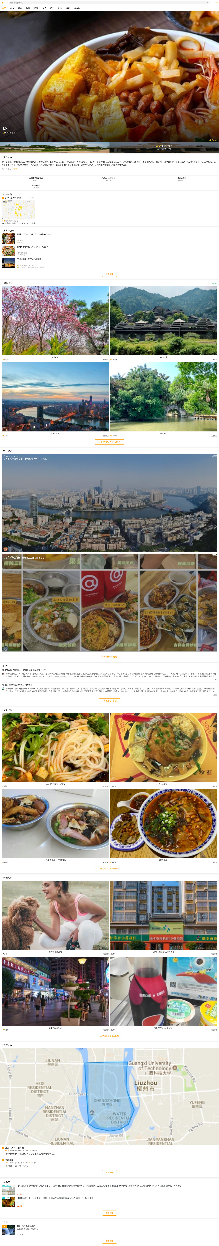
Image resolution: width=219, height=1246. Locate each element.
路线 (28, 8)
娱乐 (68, 8)
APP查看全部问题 (109, 701)
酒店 (36, 8)
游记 (44, 8)
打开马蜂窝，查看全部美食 (109, 869)
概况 (15, 169)
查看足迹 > (212, 140)
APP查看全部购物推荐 (109, 1036)
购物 (60, 8)
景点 (20, 8)
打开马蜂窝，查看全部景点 (109, 442)
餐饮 (52, 8)
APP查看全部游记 (109, 657)
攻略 (12, 8)
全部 (4, 8)
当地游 (77, 8)
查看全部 (109, 274)
